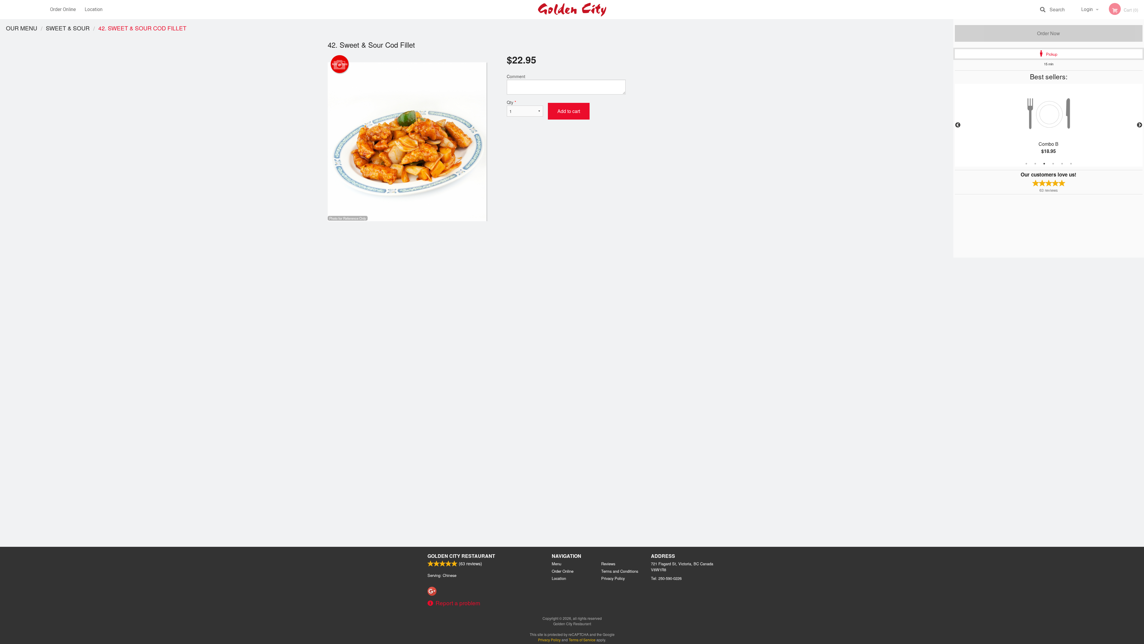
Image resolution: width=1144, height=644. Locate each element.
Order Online (63, 9)
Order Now (1048, 33)
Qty (511, 102)
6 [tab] (1071, 164)
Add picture (340, 64)
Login (1087, 9)
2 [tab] (1035, 164)
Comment (516, 76)
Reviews (608, 563)
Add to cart (568, 111)
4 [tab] (1053, 164)
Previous (958, 125)
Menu (556, 563)
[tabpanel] (1048, 125)
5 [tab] (1062, 164)
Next (1140, 125)
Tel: (666, 578)
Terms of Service (582, 639)
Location (93, 9)
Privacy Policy (613, 578)
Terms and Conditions (619, 571)
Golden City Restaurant (461, 555)
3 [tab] (1044, 164)
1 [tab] (1026, 164)
